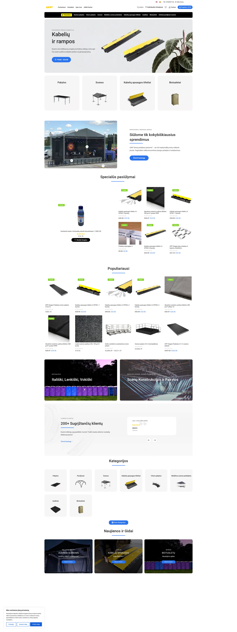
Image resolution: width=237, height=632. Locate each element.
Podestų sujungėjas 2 (125, 246)
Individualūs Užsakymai (155, 7)
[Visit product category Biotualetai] (175, 93)
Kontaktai (70, 7)
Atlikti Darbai (88, 7)
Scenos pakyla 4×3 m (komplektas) (146, 344)
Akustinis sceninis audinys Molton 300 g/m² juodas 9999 (155, 212)
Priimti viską (36, 624)
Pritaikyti (11, 624)
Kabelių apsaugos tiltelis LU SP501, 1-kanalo (179, 212)
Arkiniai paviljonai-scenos (167, 15)
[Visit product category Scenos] (99, 93)
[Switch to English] (156, 2)
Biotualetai (153, 15)
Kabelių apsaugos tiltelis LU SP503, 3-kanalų (153, 247)
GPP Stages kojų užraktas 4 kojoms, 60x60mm (179, 247)
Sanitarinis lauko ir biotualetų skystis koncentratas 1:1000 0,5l (81, 231)
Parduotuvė (62, 7)
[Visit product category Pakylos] (61, 93)
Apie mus (79, 7)
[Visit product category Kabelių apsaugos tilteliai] (137, 93)
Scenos (99, 15)
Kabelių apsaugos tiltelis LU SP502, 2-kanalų (127, 212)
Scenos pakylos (79, 15)
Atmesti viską (23, 624)
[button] (61, 59)
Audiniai (145, 15)
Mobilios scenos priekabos (113, 15)
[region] (24, 617)
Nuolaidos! (67, 15)
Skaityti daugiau (68, 561)
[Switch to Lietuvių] (160, 2)
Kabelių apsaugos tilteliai (132, 15)
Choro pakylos (91, 15)
